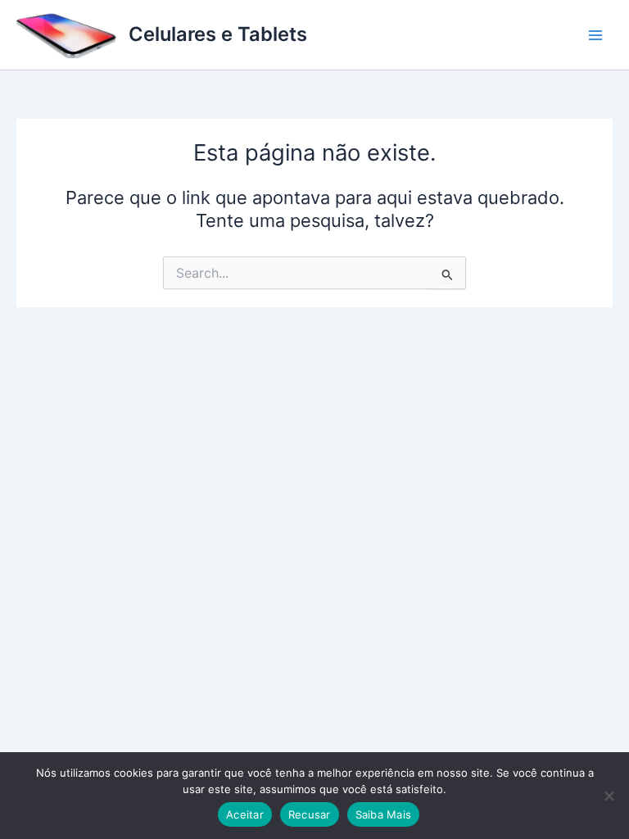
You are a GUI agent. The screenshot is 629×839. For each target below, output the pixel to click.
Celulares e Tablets (218, 34)
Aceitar (245, 814)
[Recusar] (608, 795)
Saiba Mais (383, 814)
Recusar (309, 814)
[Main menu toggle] (595, 35)
